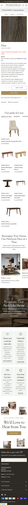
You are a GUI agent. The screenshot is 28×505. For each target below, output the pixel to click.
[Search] (23, 5)
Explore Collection (18, 10)
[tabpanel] (14, 173)
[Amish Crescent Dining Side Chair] (14, 128)
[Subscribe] (25, 460)
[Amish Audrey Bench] (20, 154)
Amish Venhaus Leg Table (8, 224)
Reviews (20, 393)
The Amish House (10, 501)
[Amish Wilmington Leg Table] (20, 183)
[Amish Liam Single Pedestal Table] (7, 183)
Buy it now (14, 93)
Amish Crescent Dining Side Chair (11, 141)
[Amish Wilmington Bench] (7, 154)
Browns (12, 14)
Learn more (20, 362)
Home (6, 14)
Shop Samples (7, 361)
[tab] (6, 117)
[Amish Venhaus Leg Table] (14, 211)
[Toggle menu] (1, 5)
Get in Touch (14, 433)
